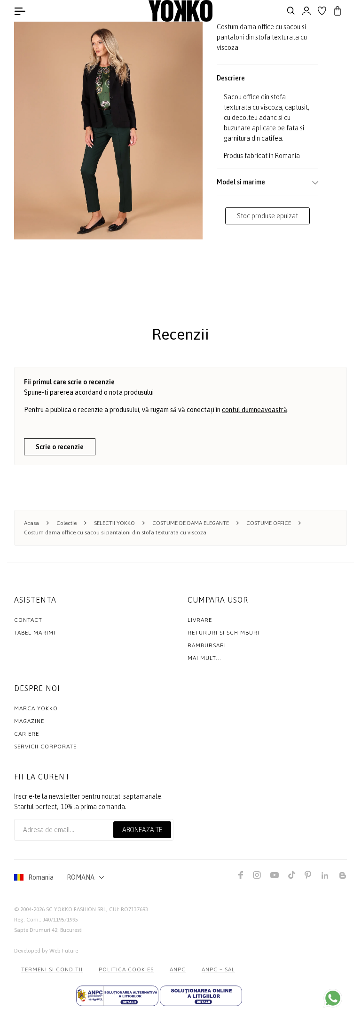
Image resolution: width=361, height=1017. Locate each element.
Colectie (66, 523)
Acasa (31, 523)
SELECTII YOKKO (114, 523)
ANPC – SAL (218, 969)
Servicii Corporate (45, 746)
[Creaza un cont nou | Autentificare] (306, 11)
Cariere (26, 734)
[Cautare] (291, 11)
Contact (28, 620)
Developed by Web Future (46, 950)
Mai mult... (204, 658)
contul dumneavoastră (254, 409)
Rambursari (207, 645)
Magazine (29, 721)
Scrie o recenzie (60, 447)
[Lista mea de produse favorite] (322, 11)
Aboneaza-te (142, 830)
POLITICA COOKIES (126, 969)
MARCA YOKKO (36, 708)
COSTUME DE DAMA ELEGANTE (190, 523)
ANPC (178, 969)
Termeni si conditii (52, 969)
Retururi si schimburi (223, 632)
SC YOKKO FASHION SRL (76, 909)
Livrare (200, 620)
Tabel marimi (34, 632)
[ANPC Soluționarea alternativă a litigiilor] (117, 996)
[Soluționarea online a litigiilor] (201, 996)
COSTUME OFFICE (268, 523)
